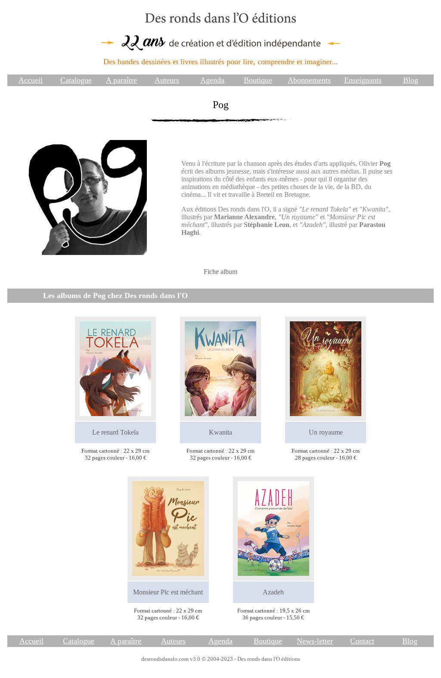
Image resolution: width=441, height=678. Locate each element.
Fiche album (220, 271)
